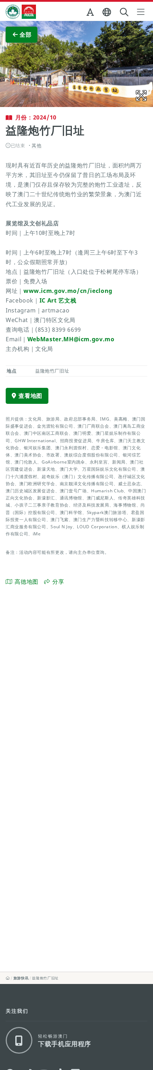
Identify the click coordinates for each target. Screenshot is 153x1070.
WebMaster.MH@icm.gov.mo (71, 339)
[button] (91, 13)
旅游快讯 (21, 977)
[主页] (8, 977)
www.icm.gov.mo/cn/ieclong (67, 291)
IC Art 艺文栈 (57, 300)
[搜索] (124, 12)
